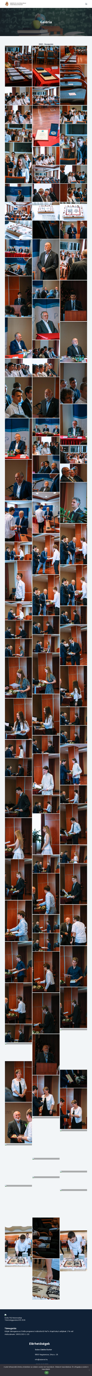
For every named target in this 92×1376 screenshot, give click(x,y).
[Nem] (89, 1370)
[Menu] (86, 4)
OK (47, 1373)
